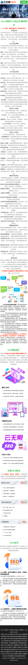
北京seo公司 (4, 647)
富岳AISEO (3, 645)
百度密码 (19, 636)
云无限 (7, 636)
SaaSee (2, 640)
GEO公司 (22, 649)
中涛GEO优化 (10, 653)
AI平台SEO (4, 653)
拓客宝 (16, 643)
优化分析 (13, 638)
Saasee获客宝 (6, 651)
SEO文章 (15, 634)
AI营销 (8, 645)
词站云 (25, 645)
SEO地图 (10, 634)
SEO (2, 630)
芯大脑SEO (5, 638)
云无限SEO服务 (18, 653)
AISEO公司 (25, 651)
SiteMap (19, 634)
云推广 (18, 645)
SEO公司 (15, 632)
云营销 (19, 643)
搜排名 (15, 640)
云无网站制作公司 (11, 656)
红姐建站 (18, 656)
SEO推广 (6, 630)
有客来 (8, 649)
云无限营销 (12, 643)
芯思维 (3, 636)
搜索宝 (21, 638)
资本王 (15, 649)
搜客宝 (17, 638)
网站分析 (14, 636)
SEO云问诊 (23, 647)
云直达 (2, 634)
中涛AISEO (10, 640)
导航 (22, 656)
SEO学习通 (23, 640)
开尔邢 (9, 638)
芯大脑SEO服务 (18, 651)
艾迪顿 (15, 645)
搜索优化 (25, 638)
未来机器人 (24, 643)
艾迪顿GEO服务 (16, 647)
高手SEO (11, 651)
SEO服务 (11, 630)
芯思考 (6, 640)
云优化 (11, 649)
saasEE (6, 634)
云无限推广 (6, 643)
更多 (24, 656)
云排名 (10, 636)
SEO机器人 (9, 647)
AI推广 (11, 645)
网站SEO (22, 630)
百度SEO (16, 630)
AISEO (18, 649)
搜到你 (18, 640)
